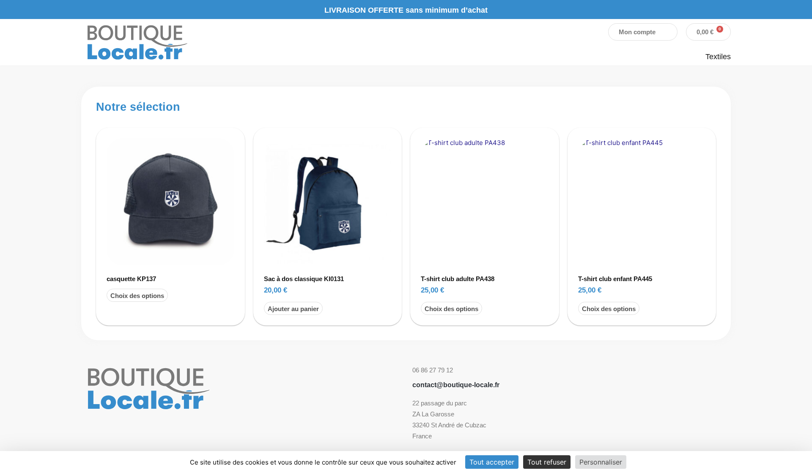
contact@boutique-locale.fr (455, 384)
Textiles (718, 56)
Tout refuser (546, 462)
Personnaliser (600, 462)
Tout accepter (491, 462)
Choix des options (137, 295)
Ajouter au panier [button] (293, 308)
